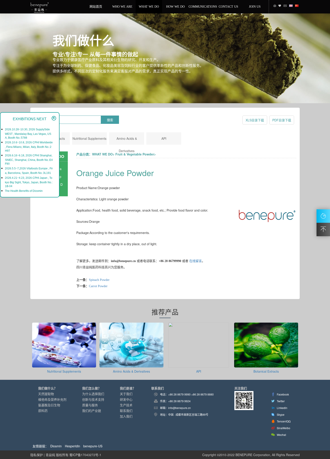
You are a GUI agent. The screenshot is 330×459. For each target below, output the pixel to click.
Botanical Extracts (266, 371)
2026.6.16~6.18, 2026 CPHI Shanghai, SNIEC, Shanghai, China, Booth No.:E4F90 (29, 159)
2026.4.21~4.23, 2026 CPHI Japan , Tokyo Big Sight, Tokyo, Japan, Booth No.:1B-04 (29, 182)
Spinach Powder (99, 280)
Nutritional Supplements (89, 138)
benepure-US (92, 446)
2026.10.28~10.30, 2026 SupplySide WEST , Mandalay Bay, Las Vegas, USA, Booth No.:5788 (28, 133)
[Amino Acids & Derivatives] (131, 365)
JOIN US (255, 6)
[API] (199, 365)
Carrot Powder (98, 286)
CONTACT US (228, 6)
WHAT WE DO (149, 6)
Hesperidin (72, 446)
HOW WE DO (175, 6)
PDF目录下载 (281, 120)
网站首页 (96, 6)
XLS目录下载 (255, 120)
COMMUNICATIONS (202, 6)
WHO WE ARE (122, 6)
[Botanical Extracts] (266, 365)
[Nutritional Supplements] (64, 365)
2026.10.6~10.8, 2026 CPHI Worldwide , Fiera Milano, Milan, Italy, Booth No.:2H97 (29, 146)
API (163, 138)
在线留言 (195, 261)
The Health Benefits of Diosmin (24, 190)
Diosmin (56, 446)
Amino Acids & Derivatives (131, 371)
